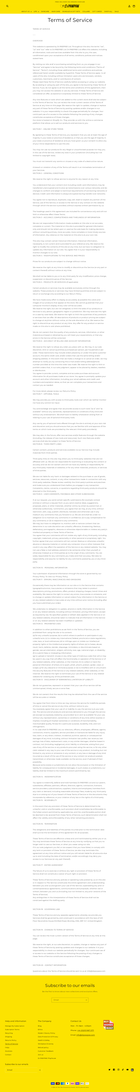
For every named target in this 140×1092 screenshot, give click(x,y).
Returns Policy (10, 1040)
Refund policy (43, 1047)
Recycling (9, 1033)
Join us (40, 1055)
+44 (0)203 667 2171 (85, 1030)
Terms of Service (11, 1044)
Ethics (40, 1029)
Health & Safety (44, 1040)
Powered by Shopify (69, 1087)
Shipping (8, 1037)
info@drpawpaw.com (85, 1035)
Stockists (8, 1051)
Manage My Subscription (14, 1026)
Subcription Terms (12, 1029)
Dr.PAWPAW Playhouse (47, 1058)
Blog (40, 1026)
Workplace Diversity (45, 1044)
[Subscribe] (86, 1000)
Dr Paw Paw (59, 1087)
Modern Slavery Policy (46, 1033)
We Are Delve (85, 1087)
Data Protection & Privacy (48, 1037)
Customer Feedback (45, 1051)
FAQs (7, 1047)
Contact (8, 1055)
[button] (7, 6)
